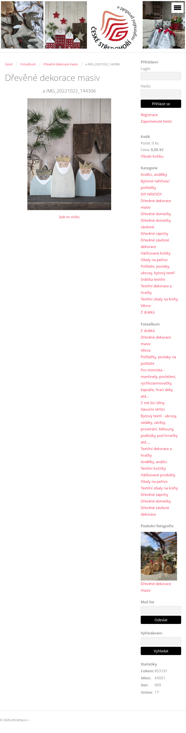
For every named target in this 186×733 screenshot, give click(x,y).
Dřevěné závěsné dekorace (155, 243)
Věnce (146, 305)
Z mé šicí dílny (153, 402)
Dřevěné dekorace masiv (60, 64)
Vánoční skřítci (153, 409)
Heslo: (146, 86)
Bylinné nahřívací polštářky (155, 184)
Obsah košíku (152, 156)
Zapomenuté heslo (156, 121)
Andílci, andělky (154, 174)
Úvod (8, 64)
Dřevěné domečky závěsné (156, 223)
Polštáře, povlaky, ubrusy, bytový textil (158, 269)
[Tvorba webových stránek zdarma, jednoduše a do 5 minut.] (29, 720)
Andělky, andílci (154, 461)
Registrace (149, 114)
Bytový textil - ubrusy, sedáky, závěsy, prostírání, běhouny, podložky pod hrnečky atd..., (159, 428)
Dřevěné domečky (156, 213)
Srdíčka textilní (153, 279)
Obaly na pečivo (154, 259)
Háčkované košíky (156, 253)
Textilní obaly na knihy (159, 299)
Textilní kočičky (153, 468)
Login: (146, 68)
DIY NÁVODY (151, 194)
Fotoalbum (28, 64)
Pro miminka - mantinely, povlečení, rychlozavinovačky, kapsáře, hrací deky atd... (158, 383)
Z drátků (148, 312)
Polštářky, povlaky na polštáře (158, 360)
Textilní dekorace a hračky (156, 289)
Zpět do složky (69, 217)
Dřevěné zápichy (154, 233)
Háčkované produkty (158, 474)
